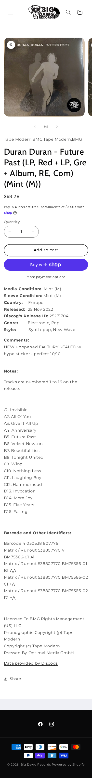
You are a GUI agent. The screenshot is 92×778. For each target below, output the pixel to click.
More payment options (46, 277)
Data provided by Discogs (31, 663)
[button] (10, 12)
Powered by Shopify (68, 764)
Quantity (12, 222)
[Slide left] (34, 126)
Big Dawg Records (36, 764)
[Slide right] (57, 126)
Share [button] (15, 679)
